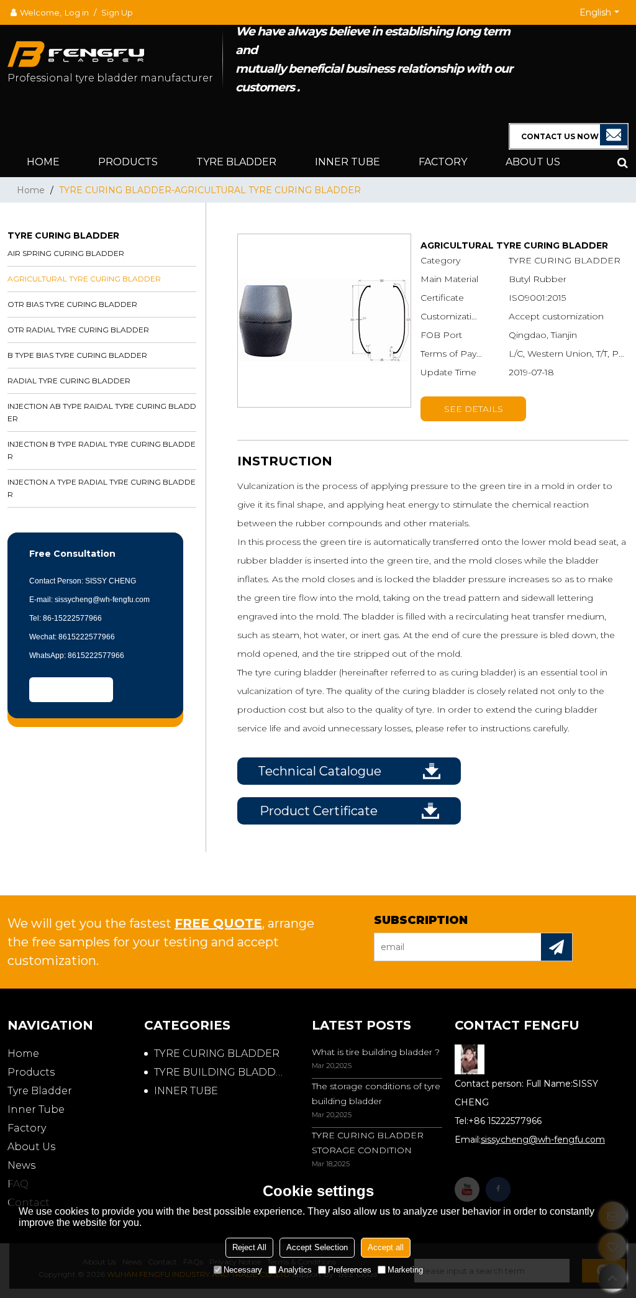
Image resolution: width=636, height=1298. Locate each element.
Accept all (386, 1247)
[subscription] (556, 947)
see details (473, 408)
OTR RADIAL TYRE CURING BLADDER (78, 329)
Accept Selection (317, 1247)
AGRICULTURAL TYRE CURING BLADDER (84, 278)
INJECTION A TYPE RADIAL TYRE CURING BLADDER (101, 488)
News (21, 1165)
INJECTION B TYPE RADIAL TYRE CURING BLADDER (101, 450)
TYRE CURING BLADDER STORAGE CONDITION (368, 1143)
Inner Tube (347, 162)
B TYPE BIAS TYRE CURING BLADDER (77, 355)
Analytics (295, 1269)
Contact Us (71, 690)
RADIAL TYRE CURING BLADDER (68, 380)
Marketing (405, 1269)
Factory (443, 162)
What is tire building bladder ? (376, 1052)
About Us (533, 162)
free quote (218, 923)
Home (43, 162)
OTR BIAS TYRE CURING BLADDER (72, 304)
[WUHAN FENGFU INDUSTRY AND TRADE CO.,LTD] (114, 48)
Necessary (243, 1269)
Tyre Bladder (236, 162)
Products (128, 162)
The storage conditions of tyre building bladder (376, 1094)
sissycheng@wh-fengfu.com (543, 1139)
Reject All (249, 1247)
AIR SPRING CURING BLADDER (65, 253)
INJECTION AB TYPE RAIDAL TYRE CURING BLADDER (101, 412)
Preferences (349, 1269)
